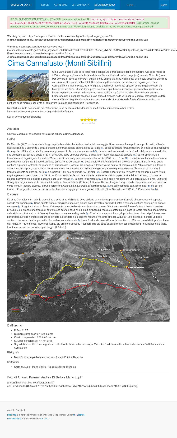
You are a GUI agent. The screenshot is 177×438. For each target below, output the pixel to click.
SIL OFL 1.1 (45, 418)
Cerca (164, 5)
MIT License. (79, 414)
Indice (45, 4)
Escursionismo (104, 4)
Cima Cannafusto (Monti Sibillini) (59, 62)
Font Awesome (14, 418)
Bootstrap (11, 414)
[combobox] (139, 4)
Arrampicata (80, 4)
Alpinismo (60, 4)
